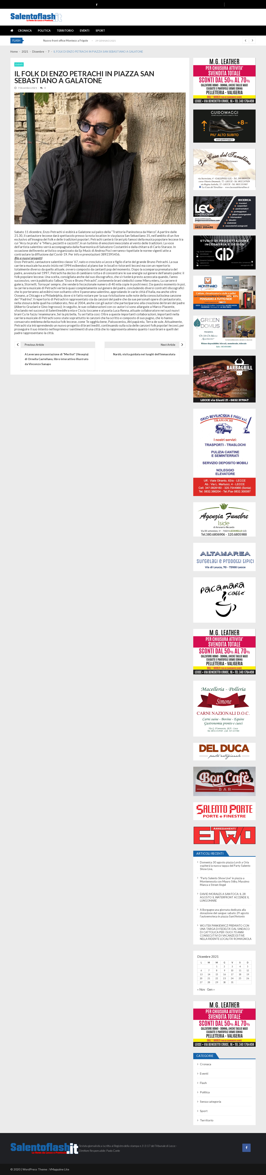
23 (224, 978)
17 (232, 974)
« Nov (201, 989)
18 (240, 974)
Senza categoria (210, 1101)
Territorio (65, 30)
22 (217, 978)
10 (232, 970)
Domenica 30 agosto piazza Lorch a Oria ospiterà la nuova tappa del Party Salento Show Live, (225, 866)
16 (224, 974)
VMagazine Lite (59, 1169)
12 (247, 970)
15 (217, 974)
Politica (44, 30)
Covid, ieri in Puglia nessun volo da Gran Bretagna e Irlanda (78, 41)
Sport (100, 30)
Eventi (84, 30)
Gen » (211, 989)
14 (209, 974)
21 (209, 978)
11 (240, 970)
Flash (203, 1083)
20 (201, 978)
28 (209, 982)
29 (217, 982)
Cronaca (25, 30)
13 (201, 974)
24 (232, 978)
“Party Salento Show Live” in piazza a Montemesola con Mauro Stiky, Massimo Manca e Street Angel (224, 881)
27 (201, 982)
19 (247, 974)
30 (224, 982)
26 (247, 978)
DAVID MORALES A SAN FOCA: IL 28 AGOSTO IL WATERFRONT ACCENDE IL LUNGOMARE (224, 897)
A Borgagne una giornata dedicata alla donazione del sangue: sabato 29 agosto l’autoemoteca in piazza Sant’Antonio (224, 913)
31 (232, 982)
